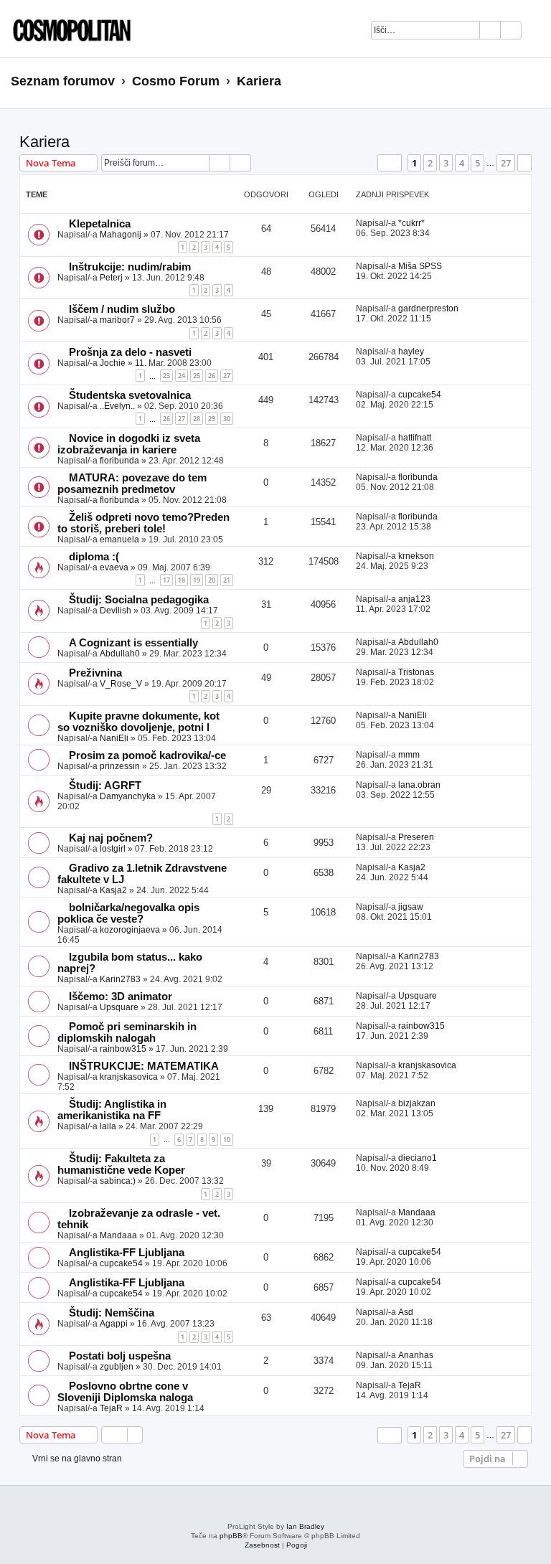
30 (226, 418)
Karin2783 (120, 979)
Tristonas (416, 672)
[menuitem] (540, 32)
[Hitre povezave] (535, 81)
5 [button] (477, 162)
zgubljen (116, 1367)
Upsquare (119, 1007)
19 (196, 580)
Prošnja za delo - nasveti (130, 352)
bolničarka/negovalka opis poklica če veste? (128, 913)
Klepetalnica (100, 224)
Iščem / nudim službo (122, 309)
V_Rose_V (121, 684)
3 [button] (445, 162)
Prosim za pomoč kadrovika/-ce (147, 755)
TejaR (111, 1408)
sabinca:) (118, 1181)
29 (211, 418)
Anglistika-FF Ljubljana (126, 1252)
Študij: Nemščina (111, 1313)
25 (196, 375)
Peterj (111, 278)
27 (226, 375)
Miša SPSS (420, 266)
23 (166, 375)
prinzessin (120, 766)
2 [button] (430, 162)
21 (226, 580)
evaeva (114, 567)
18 (181, 580)
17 (166, 580)
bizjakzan (416, 1103)
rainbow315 (123, 1049)
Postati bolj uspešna (120, 1356)
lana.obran (419, 785)
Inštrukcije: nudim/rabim (130, 267)
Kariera (44, 142)
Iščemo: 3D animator (120, 996)
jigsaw (410, 907)
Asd (405, 1312)
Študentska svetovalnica (130, 395)
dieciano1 (417, 1158)
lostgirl (113, 849)
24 (181, 375)
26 (211, 375)
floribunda (119, 461)
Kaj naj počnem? (111, 838)
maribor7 (117, 320)
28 (196, 418)
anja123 (414, 599)
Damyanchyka (128, 796)
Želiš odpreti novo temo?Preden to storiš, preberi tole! (143, 523)
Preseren (416, 837)
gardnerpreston (428, 308)
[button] (389, 162)
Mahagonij (120, 235)
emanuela (119, 539)
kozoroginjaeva (130, 930)
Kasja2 (113, 890)
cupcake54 (419, 395)
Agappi (114, 1324)
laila (108, 1126)
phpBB (231, 1536)
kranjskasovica (129, 1077)
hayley (411, 352)
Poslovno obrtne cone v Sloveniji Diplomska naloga (125, 1391)
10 (226, 1139)
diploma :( (94, 556)
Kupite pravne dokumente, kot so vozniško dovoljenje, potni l (138, 721)
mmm (409, 755)
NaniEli (114, 738)
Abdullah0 (120, 654)
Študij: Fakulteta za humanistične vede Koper (121, 1164)
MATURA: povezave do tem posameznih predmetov (132, 483)
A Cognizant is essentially (133, 643)
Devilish (115, 611)
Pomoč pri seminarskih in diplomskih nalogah (127, 1032)
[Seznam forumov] (68, 28)
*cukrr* (411, 223)
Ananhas (415, 1355)
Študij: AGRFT (105, 785)
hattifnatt (414, 438)
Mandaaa (118, 1235)
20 (211, 580)
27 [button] (506, 162)
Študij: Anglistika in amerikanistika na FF (111, 1109)
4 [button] (461, 162)
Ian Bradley (305, 1526)
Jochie (113, 363)
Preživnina (95, 673)
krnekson (416, 556)
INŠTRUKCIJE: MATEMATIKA (144, 1066)
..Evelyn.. (117, 406)
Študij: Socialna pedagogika (139, 600)
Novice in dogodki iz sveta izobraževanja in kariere (128, 444)
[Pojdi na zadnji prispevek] (431, 223)
